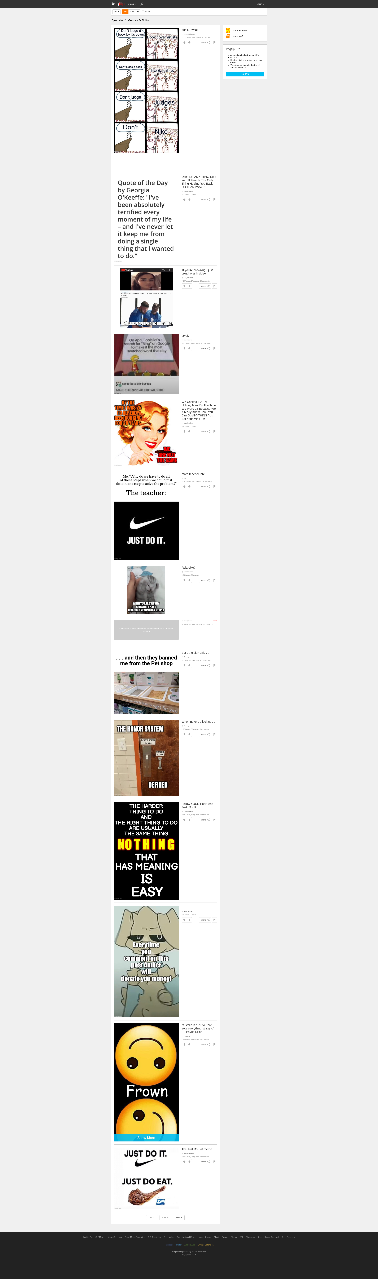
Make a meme (240, 30)
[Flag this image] (214, 42)
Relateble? (188, 567)
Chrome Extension (206, 1245)
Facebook (168, 1245)
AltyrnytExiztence (189, 34)
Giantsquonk (188, 657)
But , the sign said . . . (196, 652)
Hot (125, 11)
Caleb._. (186, 478)
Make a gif (238, 36)
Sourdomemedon (189, 1153)
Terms (234, 1237)
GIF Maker (100, 1237)
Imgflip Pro (87, 1237)
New (132, 11)
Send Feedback (288, 1237)
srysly (185, 335)
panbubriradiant (188, 572)
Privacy (225, 1237)
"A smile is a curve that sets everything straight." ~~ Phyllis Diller (198, 1028)
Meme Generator (114, 1237)
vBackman (187, 1036)
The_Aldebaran (188, 277)
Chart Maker (169, 1237)
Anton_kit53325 (188, 911)
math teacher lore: (194, 474)
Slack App (250, 1237)
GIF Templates (154, 1237)
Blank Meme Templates (135, 1237)
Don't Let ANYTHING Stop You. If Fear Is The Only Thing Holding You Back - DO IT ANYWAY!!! (199, 182)
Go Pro (245, 74)
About (216, 1237)
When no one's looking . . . (199, 721)
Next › (179, 1217)
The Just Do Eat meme (197, 1149)
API (241, 1237)
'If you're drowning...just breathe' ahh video (197, 271)
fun (115, 11)
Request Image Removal (268, 1237)
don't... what (190, 29)
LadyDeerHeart (188, 191)
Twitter (178, 1245)
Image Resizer (205, 1237)
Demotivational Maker (186, 1237)
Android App (189, 1245)
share (203, 42)
